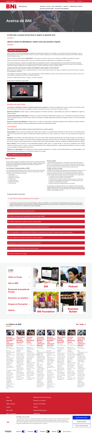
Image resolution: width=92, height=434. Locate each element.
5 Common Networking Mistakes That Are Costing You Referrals (41, 341)
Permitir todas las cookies (81, 417)
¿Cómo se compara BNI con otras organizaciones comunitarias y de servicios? (29, 227)
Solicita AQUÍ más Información (18, 50)
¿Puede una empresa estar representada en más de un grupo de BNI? (27, 216)
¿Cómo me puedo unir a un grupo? (18, 253)
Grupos (48, 6)
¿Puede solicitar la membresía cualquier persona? (22, 211)
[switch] (36, 431)
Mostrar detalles (66, 431)
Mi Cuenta (79, 1)
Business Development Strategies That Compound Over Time (10, 341)
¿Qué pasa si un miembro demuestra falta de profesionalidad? (25, 243)
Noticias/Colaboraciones (47, 8)
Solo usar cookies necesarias (81, 425)
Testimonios (36, 413)
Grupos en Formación (18, 304)
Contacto (65, 6)
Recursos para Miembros (62, 8)
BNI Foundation (46, 311)
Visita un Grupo (15, 277)
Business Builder (73, 310)
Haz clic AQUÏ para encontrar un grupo (19, 155)
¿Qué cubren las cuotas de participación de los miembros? (24, 198)
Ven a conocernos (57, 6)
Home (8, 397)
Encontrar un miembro (18, 297)
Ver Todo (80, 324)
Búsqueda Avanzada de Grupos (18, 290)
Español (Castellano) (11, 1)
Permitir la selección (81, 421)
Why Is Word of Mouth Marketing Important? (20, 339)
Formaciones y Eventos (76, 6)
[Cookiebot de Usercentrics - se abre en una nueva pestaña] (8, 431)
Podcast (73, 286)
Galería (11, 310)
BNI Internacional (71, 1)
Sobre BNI (42, 6)
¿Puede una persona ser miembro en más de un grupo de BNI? (25, 221)
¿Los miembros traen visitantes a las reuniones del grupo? (24, 248)
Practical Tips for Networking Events (30, 339)
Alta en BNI (13, 283)
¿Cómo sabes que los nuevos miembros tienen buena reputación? (26, 237)
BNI (46, 286)
